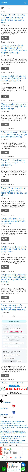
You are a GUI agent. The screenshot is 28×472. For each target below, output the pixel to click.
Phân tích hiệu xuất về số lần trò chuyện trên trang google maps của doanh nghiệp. (14, 134)
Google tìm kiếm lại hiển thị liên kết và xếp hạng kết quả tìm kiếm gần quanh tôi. (13, 78)
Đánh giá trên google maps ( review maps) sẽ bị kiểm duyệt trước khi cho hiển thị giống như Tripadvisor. (14, 427)
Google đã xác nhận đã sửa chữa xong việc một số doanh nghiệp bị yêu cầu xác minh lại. (14, 191)
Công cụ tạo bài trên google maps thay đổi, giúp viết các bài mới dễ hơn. (13, 106)
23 (18, 383)
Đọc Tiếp (5, 38)
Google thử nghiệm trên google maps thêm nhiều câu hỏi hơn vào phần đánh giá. (14, 307)
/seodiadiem (7, 402)
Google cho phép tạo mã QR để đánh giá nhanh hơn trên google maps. (14, 248)
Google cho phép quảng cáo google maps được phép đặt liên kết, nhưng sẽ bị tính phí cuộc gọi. (14, 278)
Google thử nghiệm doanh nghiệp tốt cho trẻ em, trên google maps (13, 220)
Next (22, 383)
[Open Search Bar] (25, 2)
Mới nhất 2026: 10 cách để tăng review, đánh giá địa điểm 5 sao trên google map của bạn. (13, 432)
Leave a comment (8, 42)
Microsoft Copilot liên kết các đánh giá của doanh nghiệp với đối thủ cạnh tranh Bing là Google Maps (14, 49)
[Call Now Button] (4, 469)
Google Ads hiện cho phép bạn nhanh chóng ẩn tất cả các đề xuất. (13, 162)
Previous (4, 383)
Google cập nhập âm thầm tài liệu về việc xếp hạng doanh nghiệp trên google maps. (13, 18)
